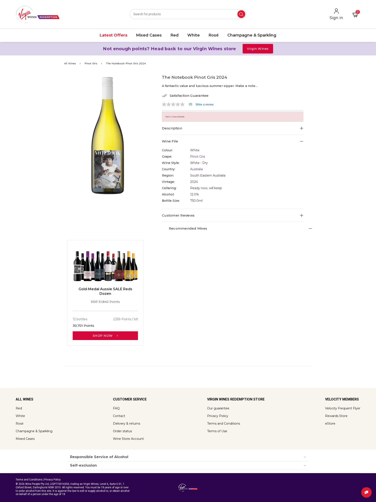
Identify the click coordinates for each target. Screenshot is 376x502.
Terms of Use (217, 431)
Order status (122, 431)
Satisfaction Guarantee (189, 95)
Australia (196, 169)
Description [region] (172, 128)
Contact (119, 416)
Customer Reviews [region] (178, 215)
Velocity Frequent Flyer (342, 408)
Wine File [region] (170, 141)
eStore (330, 423)
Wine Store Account (128, 439)
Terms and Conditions (223, 423)
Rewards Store (336, 416)
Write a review (204, 104)
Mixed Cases (25, 439)
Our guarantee (218, 408)
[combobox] (188, 14)
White (20, 416)
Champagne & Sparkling (34, 431)
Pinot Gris (91, 63)
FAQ (116, 408)
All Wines (70, 63)
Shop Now (103, 336)
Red (19, 408)
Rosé (20, 423)
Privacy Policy (217, 416)
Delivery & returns (126, 423)
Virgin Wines (258, 49)
